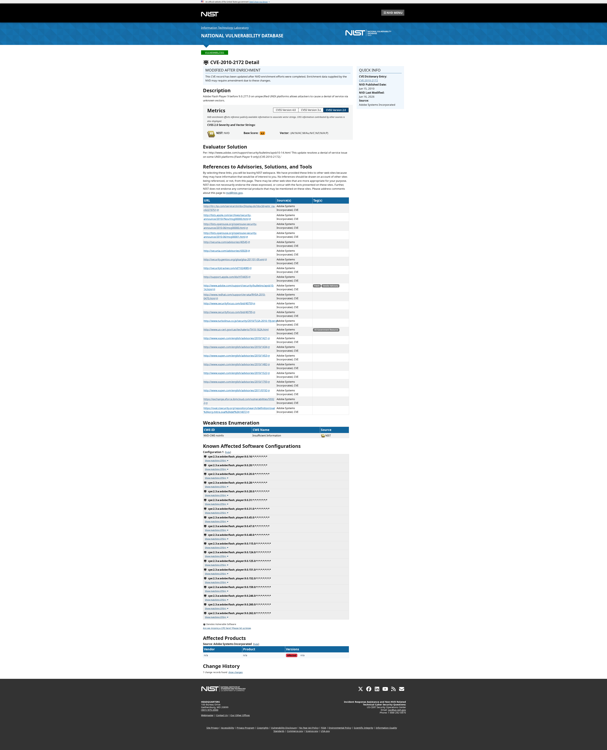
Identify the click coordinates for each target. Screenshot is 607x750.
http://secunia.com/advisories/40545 (225, 242)
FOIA (323, 727)
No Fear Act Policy (309, 727)
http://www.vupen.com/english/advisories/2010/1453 (235, 355)
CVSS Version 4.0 (286, 110)
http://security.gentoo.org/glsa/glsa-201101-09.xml (234, 259)
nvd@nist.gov (234, 193)
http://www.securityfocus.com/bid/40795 (228, 312)
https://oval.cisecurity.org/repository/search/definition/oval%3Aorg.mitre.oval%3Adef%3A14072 (239, 410)
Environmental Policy (340, 727)
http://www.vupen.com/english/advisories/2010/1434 (235, 347)
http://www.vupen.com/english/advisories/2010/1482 (235, 364)
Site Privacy (212, 727)
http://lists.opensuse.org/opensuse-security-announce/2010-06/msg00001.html (230, 235)
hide (228, 452)
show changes (235, 672)
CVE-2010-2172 (368, 80)
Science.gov (312, 731)
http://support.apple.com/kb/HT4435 (226, 277)
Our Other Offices (240, 715)
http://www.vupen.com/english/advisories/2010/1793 (235, 381)
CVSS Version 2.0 (336, 110)
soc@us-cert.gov (397, 709)
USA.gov (325, 731)
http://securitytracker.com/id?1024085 (226, 268)
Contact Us (222, 715)
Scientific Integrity (363, 727)
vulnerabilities (214, 52)
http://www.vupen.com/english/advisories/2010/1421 (235, 338)
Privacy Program (245, 727)
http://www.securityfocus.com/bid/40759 (228, 303)
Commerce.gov (295, 731)
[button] (392, 13)
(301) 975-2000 (209, 709)
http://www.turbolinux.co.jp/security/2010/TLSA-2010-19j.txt (239, 321)
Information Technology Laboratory (225, 28)
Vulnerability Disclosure (284, 727)
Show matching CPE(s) (215, 460)
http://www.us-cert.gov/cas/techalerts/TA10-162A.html (236, 329)
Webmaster (207, 715)
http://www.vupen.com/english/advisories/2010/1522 (235, 373)
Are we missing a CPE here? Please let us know (227, 628)
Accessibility (227, 727)
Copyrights (263, 727)
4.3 (262, 133)
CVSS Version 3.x (311, 110)
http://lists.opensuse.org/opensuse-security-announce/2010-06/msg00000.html (230, 226)
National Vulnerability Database (242, 36)
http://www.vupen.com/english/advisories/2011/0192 (235, 390)
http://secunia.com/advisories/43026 (225, 250)
